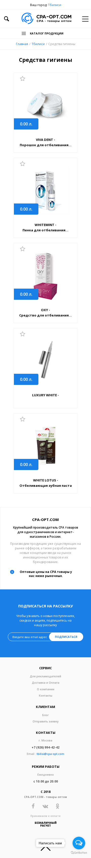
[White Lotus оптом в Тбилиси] (45, 446)
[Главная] (46, 19)
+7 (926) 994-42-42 (45, 747)
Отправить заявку (46, 721)
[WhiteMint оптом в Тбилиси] (45, 191)
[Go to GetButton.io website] (79, 852)
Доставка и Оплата (45, 682)
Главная (22, 44)
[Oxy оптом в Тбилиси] (45, 276)
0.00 (26, 124)
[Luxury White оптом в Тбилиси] (45, 361)
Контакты (45, 695)
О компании (45, 689)
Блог (45, 715)
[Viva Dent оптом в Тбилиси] (45, 105)
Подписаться (66, 637)
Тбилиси (54, 5)
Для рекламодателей (45, 676)
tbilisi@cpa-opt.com (50, 754)
